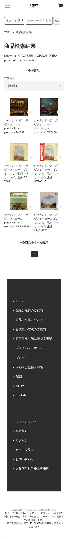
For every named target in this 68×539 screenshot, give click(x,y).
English (21, 395)
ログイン (22, 440)
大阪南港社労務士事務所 (32, 468)
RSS (19, 376)
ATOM (20, 386)
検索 (57, 20)
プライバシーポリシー (31, 348)
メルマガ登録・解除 (29, 367)
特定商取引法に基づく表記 (34, 338)
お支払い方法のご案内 (31, 329)
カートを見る (25, 449)
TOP (7, 32)
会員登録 (22, 431)
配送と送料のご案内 (29, 310)
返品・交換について (29, 319)
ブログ (20, 358)
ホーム (20, 301)
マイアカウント (26, 421)
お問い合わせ (25, 459)
